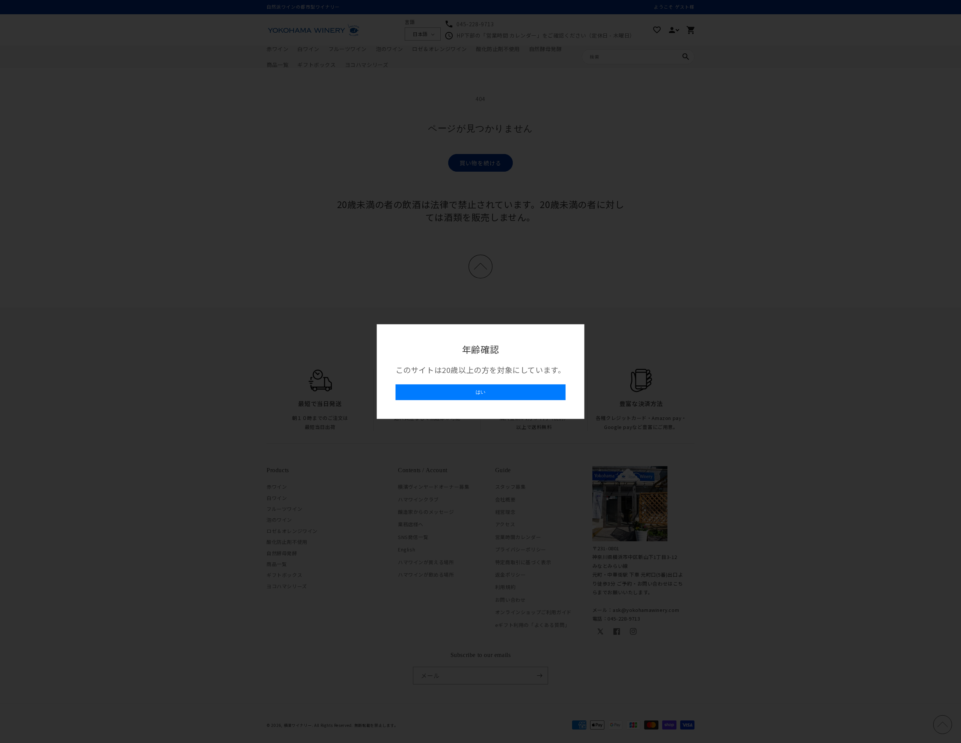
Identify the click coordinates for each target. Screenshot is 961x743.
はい (480, 392)
